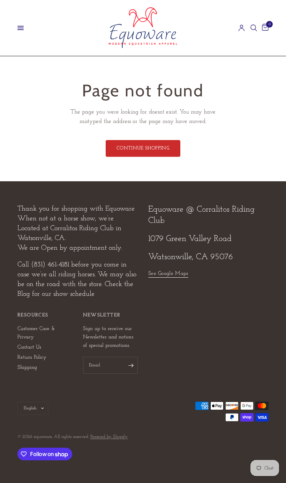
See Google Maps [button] (168, 273)
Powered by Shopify (109, 436)
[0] (264, 28)
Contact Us (29, 347)
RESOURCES (32, 315)
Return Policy (31, 357)
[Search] (253, 28)
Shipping (27, 367)
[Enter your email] (131, 365)
